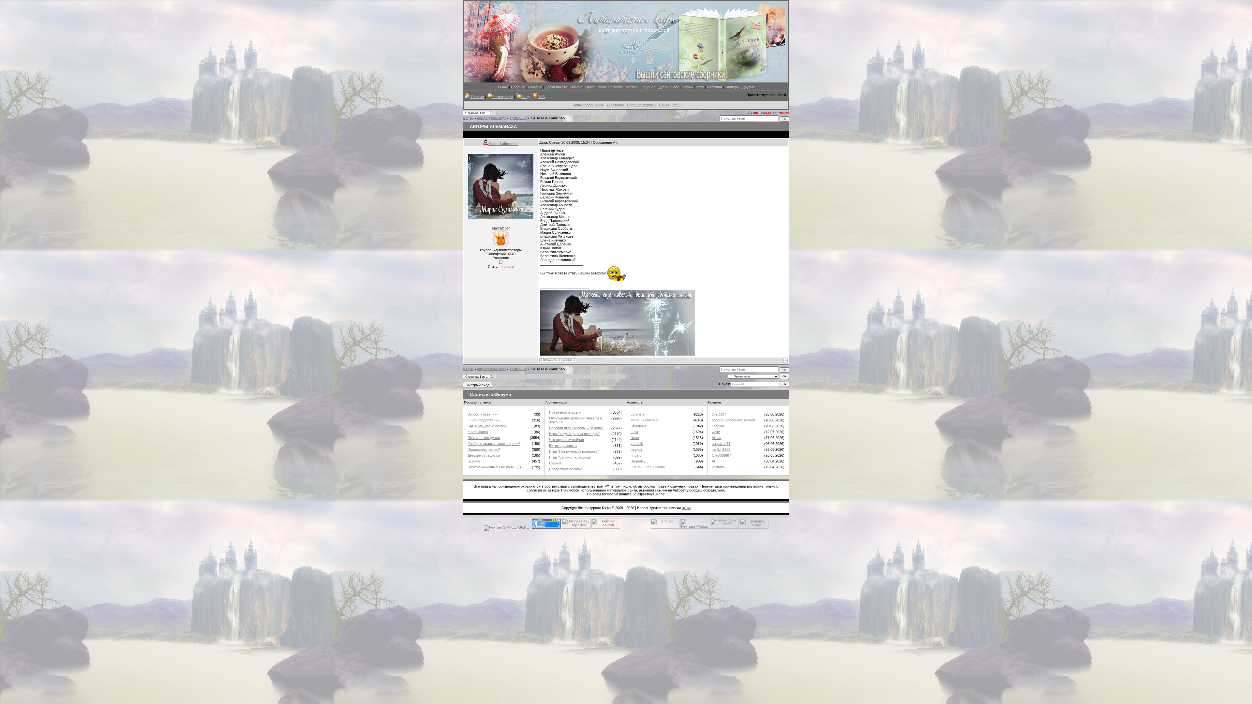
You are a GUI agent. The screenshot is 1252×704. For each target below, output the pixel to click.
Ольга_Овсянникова (648, 467)
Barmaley (638, 461)
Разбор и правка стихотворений (494, 444)
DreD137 (719, 414)
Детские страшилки (484, 455)
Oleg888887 (721, 455)
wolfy (716, 432)
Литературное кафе (491, 118)
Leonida (718, 426)
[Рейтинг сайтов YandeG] (724, 527)
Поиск (664, 105)
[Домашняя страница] (569, 360)
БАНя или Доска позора (487, 426)
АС (714, 461)
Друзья (748, 87)
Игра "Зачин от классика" (570, 457)
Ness (635, 438)
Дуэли (663, 87)
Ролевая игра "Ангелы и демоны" (576, 428)
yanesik (637, 444)
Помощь (535, 87)
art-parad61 (721, 444)
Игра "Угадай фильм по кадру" (574, 434)
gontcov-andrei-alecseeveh (733, 420)
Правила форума (641, 105)
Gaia (634, 432)
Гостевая (714, 87)
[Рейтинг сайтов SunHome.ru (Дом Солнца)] (605, 527)
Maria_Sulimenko (503, 144)
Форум (687, 87)
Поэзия (576, 87)
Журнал (648, 87)
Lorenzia (637, 414)
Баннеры (732, 87)
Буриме (474, 461)
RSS (541, 97)
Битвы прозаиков (563, 445)
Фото (700, 87)
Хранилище (518, 118)
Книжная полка (610, 87)
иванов (636, 449)
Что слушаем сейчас (566, 440)
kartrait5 (718, 467)
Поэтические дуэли (484, 438)
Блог (675, 87)
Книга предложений (483, 420)
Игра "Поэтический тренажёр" (574, 451)
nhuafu (636, 455)
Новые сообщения (588, 105)
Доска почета (556, 87)
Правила (518, 87)
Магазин (632, 87)
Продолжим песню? (484, 449)
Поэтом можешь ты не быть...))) (494, 467)
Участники (615, 105)
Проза (590, 87)
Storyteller (639, 426)
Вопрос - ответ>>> (483, 414)
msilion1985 (721, 449)
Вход (525, 97)
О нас (503, 87)
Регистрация (502, 97)
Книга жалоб (478, 432)
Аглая (716, 438)
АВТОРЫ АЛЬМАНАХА (547, 118)
